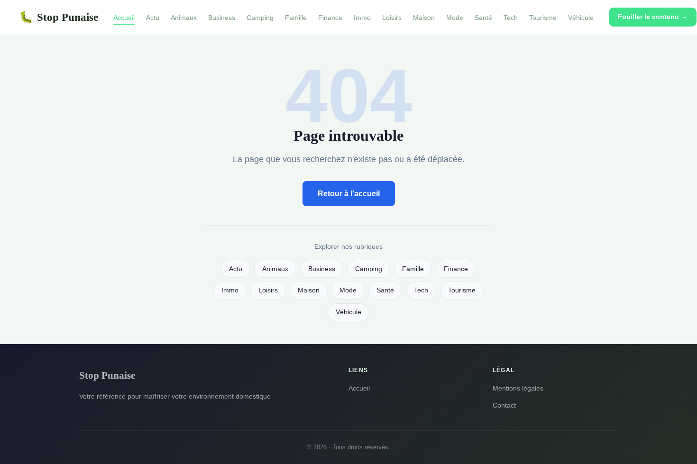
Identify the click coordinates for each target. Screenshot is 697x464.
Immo (362, 17)
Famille (296, 17)
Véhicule (581, 17)
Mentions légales (518, 388)
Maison (424, 17)
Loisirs (392, 17)
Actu (152, 17)
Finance (330, 17)
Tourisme (543, 17)
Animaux (184, 17)
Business (221, 17)
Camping (260, 17)
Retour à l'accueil (349, 194)
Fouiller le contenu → (653, 16)
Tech (511, 17)
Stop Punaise (58, 17)
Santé (483, 17)
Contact (504, 405)
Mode (454, 17)
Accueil (124, 17)
